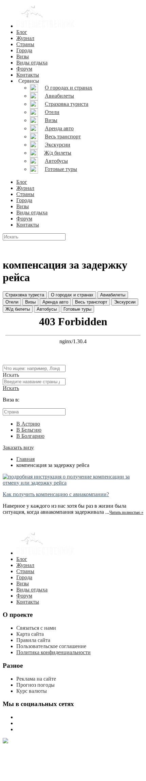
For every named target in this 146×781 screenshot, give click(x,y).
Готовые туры (77, 309)
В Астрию (28, 424)
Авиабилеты (112, 294)
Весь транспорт (91, 302)
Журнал (25, 38)
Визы (22, 56)
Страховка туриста (24, 294)
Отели (11, 302)
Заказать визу (18, 447)
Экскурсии (124, 302)
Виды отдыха (32, 62)
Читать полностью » (126, 512)
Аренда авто (55, 302)
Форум (24, 69)
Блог (21, 32)
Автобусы (47, 309)
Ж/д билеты (17, 309)
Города (24, 50)
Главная (25, 459)
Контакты (27, 75)
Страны (25, 44)
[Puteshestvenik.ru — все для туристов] (45, 26)
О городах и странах (72, 294)
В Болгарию (30, 436)
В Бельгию (28, 430)
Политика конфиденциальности (53, 652)
